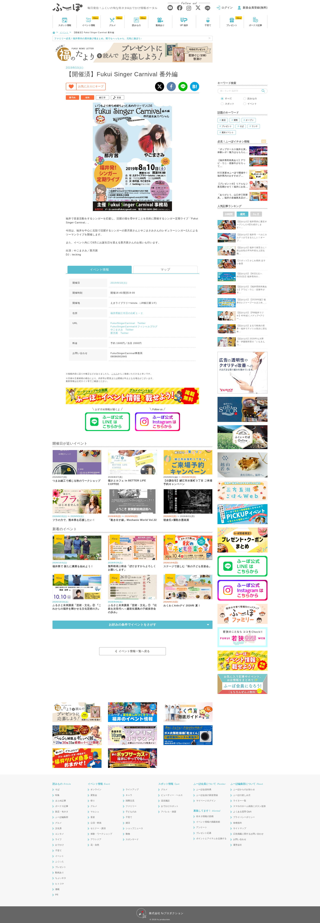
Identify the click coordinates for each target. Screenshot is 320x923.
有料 (87, 97)
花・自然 (94, 845)
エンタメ (59, 834)
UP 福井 (184, 25)
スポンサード (132, 839)
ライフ (58, 839)
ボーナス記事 (255, 25)
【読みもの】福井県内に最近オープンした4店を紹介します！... (252, 224)
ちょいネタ (60, 878)
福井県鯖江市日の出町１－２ (126, 313)
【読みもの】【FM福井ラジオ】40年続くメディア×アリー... (250, 315)
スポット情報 (168, 783)
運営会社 (237, 845)
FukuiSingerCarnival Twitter (128, 323)
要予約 (72, 97)
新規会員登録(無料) (255, 7)
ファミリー (131, 806)
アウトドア (95, 839)
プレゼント (231, 25)
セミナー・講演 (98, 828)
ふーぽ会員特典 (203, 789)
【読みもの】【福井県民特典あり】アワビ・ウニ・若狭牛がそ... (252, 289)
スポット (64, 25)
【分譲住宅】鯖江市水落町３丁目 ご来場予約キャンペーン (188, 482)
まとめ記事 (60, 800)
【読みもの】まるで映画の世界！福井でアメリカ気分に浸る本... (252, 328)
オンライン (95, 789)
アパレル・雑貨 (168, 811)
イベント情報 (99, 269)
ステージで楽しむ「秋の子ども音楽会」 (188, 566)
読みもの (136, 25)
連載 (57, 889)
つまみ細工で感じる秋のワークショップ (76, 480)
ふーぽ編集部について (246, 783)
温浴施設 (165, 800)
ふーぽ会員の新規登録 (207, 795)
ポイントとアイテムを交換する (211, 838)
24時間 (229, 214)
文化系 (58, 828)
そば (57, 789)
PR (56, 894)
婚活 (128, 823)
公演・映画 (95, 823)
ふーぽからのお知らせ (244, 789)
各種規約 (237, 823)
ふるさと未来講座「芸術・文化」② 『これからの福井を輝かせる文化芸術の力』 (76, 607)
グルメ (112, 25)
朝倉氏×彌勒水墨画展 (176, 519)
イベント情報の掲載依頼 (208, 822)
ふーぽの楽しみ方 (241, 795)
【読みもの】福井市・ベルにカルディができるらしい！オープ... (252, 237)
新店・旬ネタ (61, 811)
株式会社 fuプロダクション (166, 913)
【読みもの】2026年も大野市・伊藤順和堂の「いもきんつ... (251, 341)
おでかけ (59, 845)
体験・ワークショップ (101, 834)
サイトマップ (239, 828)
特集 (57, 795)
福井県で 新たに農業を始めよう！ (72, 566)
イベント (88, 25)
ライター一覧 (239, 800)
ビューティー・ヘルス (172, 795)
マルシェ (94, 811)
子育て (208, 25)
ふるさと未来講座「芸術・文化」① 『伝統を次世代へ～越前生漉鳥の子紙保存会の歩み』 (132, 609)
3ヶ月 (256, 214)
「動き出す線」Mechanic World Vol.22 (132, 519)
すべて (228, 98)
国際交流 (130, 800)
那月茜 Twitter (119, 333)
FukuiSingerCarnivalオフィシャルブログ (134, 326)
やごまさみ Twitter (122, 329)
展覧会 (93, 795)
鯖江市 (102, 97)
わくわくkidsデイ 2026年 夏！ (182, 605)
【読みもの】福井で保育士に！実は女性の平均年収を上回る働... (252, 250)
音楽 (119, 97)
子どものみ (131, 811)
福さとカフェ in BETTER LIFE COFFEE (127, 482)
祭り (92, 800)
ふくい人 (59, 861)
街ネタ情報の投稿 (205, 816)
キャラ (129, 795)
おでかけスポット (169, 806)
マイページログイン (206, 800)
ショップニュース (134, 828)
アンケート (201, 827)
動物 (128, 834)
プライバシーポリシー (244, 817)
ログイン (227, 7)
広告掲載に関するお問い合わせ (248, 834)
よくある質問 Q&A (242, 811)
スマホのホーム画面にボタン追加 (249, 806)
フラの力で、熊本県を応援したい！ (73, 519)
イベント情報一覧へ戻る (134, 651)
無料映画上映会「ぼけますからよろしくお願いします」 (132, 568)
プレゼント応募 (203, 833)
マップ (165, 269)
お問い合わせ (239, 839)
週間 (242, 214)
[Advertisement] (243, 57)
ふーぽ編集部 (61, 817)
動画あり (160, 25)
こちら (114, 374)
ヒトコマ (59, 883)
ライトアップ (132, 789)
